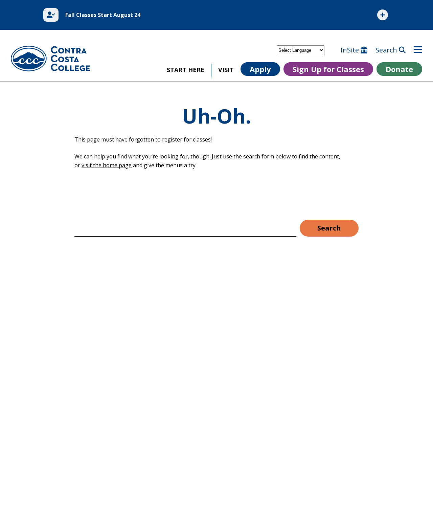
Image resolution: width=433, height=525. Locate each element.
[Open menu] (418, 50)
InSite (351, 50)
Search (387, 50)
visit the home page (107, 165)
